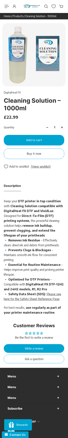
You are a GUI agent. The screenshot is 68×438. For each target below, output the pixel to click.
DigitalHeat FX (12, 92)
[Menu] (7, 6)
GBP (33, 421)
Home (7, 16)
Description (12, 186)
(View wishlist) (41, 166)
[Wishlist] (53, 6)
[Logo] (31, 6)
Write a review (34, 348)
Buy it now (34, 153)
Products (18, 16)
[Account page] (14, 6)
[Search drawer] (46, 6)
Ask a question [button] (34, 359)
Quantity (9, 127)
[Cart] (61, 6)
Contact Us (17, 434)
